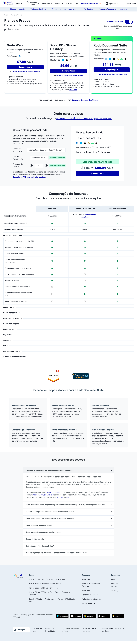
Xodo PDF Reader (54, 492)
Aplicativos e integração (91, 599)
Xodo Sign (86, 590)
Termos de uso (37, 629)
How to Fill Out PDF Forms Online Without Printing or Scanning (49, 593)
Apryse (28, 615)
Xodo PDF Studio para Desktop (91, 585)
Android (60, 497)
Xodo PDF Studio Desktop (43, 495)
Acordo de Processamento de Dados (113, 629)
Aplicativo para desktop (91, 3)
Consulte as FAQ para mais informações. (29, 177)
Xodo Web (86, 579)
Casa (6, 15)
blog (76, 3)
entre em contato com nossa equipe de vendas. (84, 118)
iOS (67, 497)
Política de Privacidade (50, 629)
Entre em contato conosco (90, 629)
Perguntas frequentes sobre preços (113, 9)
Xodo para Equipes (38, 9)
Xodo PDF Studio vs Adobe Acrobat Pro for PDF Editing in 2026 (52, 600)
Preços (69, 3)
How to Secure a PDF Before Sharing (43, 588)
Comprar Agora (25, 67)
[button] (31, 165)
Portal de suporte (114, 585)
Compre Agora (97, 173)
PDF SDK (16, 617)
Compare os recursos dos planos (65, 9)
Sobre (113, 579)
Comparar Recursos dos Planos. (85, 100)
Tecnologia (115, 590)
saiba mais (73, 90)
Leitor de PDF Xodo (90, 595)
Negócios (59, 3)
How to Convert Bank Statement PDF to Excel (47, 579)
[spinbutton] (38, 165)
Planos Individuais (17, 9)
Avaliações (88, 9)
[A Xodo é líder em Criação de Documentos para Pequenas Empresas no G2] (53, 376)
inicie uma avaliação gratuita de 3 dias (26, 72)
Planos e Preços (16, 15)
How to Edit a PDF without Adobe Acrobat (45, 584)
